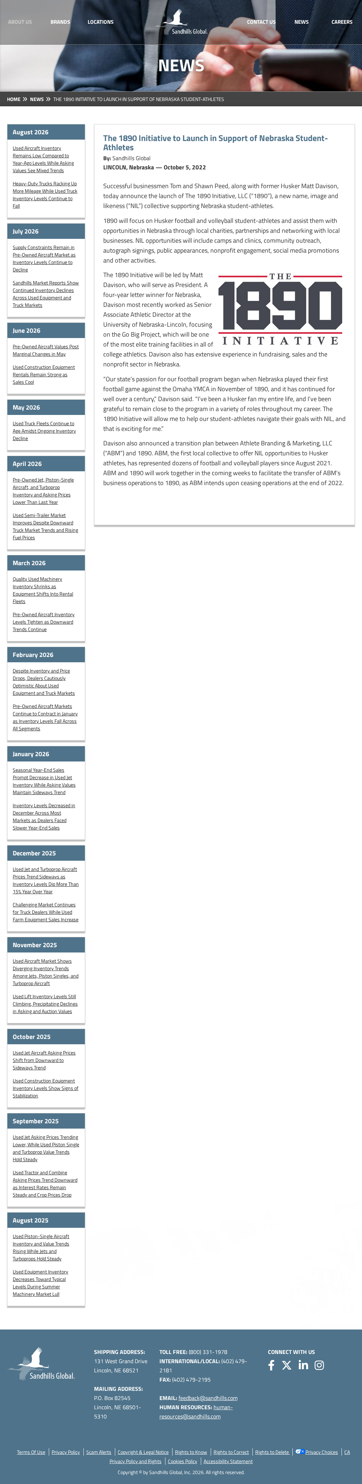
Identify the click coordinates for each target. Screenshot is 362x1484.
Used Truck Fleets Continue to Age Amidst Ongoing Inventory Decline (44, 431)
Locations (100, 22)
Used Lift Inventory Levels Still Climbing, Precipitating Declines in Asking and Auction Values (45, 1004)
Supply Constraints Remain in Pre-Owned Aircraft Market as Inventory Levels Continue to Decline (44, 258)
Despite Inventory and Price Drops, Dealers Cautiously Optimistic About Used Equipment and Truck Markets (44, 682)
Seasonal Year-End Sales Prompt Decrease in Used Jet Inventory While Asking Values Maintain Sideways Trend (44, 781)
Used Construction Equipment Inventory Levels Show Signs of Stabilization (45, 1088)
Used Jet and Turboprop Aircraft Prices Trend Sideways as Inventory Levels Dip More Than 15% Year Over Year (46, 880)
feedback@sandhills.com (208, 1398)
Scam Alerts (98, 1452)
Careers (342, 22)
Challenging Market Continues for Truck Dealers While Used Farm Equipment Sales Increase (45, 912)
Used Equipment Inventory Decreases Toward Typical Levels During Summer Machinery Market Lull (40, 1283)
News (301, 22)
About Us (20, 22)
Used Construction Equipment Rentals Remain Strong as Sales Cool (44, 374)
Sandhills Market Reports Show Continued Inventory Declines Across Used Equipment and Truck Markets (46, 294)
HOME (14, 99)
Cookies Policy (182, 1461)
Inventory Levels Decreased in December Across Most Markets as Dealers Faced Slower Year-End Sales (44, 816)
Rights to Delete (272, 1452)
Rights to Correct (231, 1452)
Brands (60, 22)
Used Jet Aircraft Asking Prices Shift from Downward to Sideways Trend (44, 1060)
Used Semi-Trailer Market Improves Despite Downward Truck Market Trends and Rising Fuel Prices (45, 526)
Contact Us (261, 22)
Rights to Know (191, 1452)
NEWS (37, 99)
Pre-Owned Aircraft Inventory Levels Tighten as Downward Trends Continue (44, 622)
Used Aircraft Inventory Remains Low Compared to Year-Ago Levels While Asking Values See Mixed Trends (43, 159)
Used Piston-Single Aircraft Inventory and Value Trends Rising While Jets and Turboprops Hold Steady (41, 1247)
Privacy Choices (321, 1452)
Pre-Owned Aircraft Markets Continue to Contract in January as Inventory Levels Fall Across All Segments (45, 717)
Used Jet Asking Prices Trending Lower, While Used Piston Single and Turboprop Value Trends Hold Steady (46, 1148)
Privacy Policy (66, 1452)
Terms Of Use (31, 1452)
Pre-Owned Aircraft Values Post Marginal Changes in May (46, 350)
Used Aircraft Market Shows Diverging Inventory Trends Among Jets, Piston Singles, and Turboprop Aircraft (45, 972)
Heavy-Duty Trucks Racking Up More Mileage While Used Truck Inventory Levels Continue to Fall (45, 194)
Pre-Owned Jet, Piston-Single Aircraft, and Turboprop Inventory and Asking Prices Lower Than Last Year (43, 491)
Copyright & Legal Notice (143, 1452)
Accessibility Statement (228, 1461)
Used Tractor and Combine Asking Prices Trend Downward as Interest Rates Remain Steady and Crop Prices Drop (45, 1183)
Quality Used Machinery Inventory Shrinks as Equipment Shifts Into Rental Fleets (43, 590)
